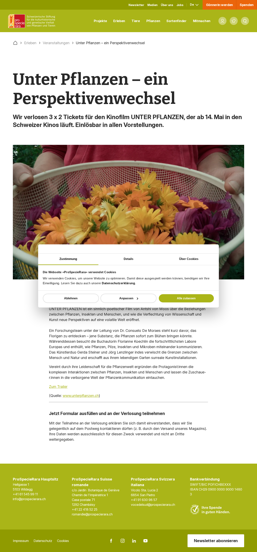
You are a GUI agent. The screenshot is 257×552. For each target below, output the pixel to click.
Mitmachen (201, 21)
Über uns (167, 5)
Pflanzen (153, 21)
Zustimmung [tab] (68, 259)
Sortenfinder (176, 21)
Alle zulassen (186, 298)
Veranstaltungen (56, 43)
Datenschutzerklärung (118, 283)
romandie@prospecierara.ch (92, 514)
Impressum (21, 541)
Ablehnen (71, 298)
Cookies (63, 541)
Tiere (136, 21)
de (192, 4)
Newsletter (136, 5)
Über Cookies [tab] (188, 259)
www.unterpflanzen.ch (81, 396)
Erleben (119, 21)
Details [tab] (129, 259)
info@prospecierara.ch (29, 499)
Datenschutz (43, 541)
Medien (152, 5)
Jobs (180, 5)
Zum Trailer (58, 386)
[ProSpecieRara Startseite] (32, 21)
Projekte (100, 21)
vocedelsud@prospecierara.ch (153, 505)
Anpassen (126, 298)
